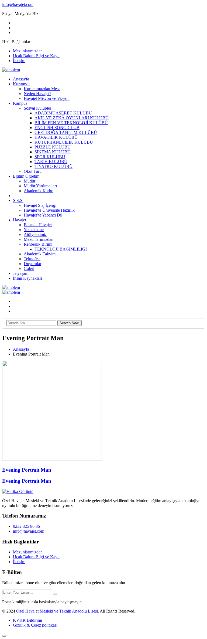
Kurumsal (21, 84)
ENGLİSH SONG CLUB (57, 127)
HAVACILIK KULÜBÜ (56, 137)
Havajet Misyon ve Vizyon (47, 98)
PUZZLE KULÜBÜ (52, 147)
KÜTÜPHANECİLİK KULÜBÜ (63, 142)
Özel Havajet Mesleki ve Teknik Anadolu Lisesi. (57, 611)
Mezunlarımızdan (28, 51)
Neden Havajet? (37, 93)
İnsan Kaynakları (27, 278)
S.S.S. (18, 200)
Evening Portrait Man (26, 470)
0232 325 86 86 (26, 526)
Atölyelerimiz (35, 234)
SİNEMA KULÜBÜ (52, 152)
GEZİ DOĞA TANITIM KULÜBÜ (65, 132)
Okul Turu (33, 171)
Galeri (29, 268)
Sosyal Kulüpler (37, 108)
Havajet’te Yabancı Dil (43, 215)
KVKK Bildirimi (27, 620)
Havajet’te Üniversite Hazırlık (49, 210)
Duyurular (32, 263)
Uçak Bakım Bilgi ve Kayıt (36, 55)
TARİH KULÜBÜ (50, 161)
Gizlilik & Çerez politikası (35, 625)
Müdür (29, 181)
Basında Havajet (38, 224)
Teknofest (32, 258)
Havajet (19, 220)
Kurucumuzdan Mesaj (42, 88)
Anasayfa (21, 79)
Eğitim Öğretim (26, 176)
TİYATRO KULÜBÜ (53, 166)
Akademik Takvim (40, 254)
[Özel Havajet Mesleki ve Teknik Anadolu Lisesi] (11, 69)
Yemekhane (34, 229)
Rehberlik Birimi (38, 244)
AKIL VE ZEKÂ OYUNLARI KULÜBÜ (71, 118)
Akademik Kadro (38, 190)
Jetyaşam (20, 273)
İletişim (19, 60)
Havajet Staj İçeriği (40, 205)
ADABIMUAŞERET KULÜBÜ (63, 113)
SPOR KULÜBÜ (49, 156)
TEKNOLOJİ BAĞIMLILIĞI (60, 249)
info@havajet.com (17, 4)
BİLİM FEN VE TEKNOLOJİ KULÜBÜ (71, 122)
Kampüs (20, 103)
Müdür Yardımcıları (40, 186)
